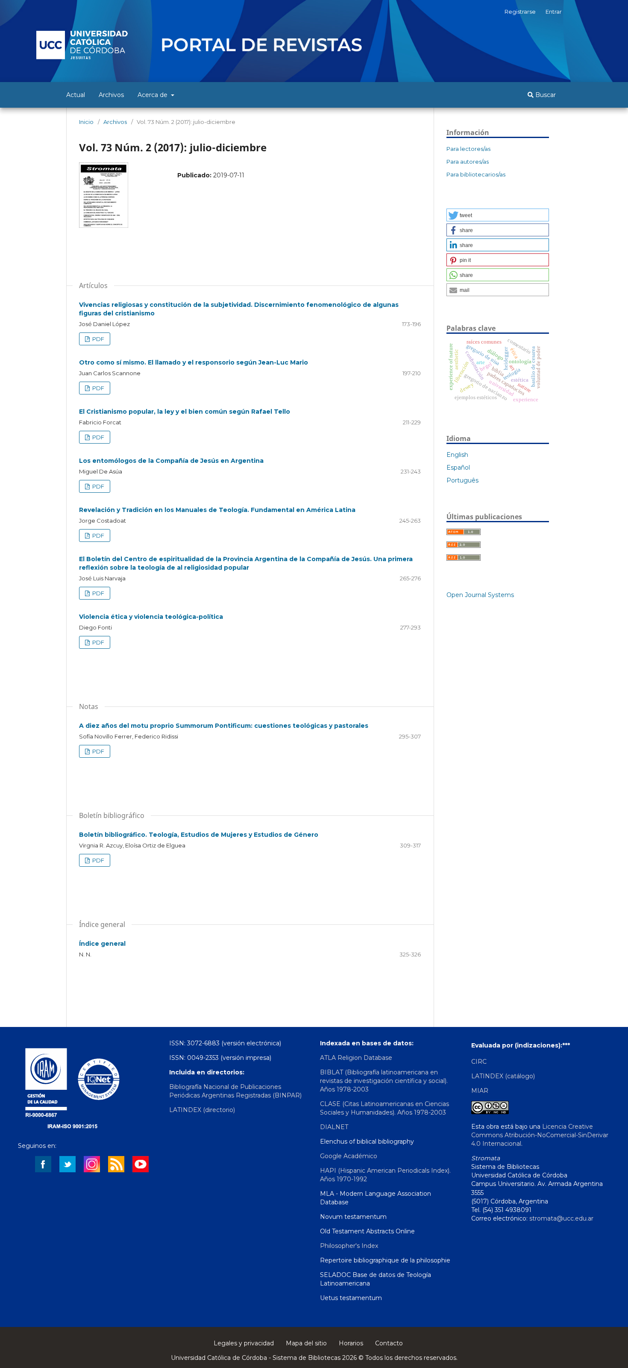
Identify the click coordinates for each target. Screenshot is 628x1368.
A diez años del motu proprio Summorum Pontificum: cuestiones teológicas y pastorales (223, 726)
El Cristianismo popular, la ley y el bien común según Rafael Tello (184, 411)
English (457, 455)
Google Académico (348, 1156)
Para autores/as (467, 161)
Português (462, 480)
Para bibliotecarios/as (475, 174)
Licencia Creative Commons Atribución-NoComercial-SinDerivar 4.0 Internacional (539, 1135)
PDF (97, 338)
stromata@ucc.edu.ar (561, 1218)
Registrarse (520, 11)
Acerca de (153, 95)
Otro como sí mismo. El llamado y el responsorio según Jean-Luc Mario (193, 362)
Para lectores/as (468, 148)
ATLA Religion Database (356, 1058)
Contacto (389, 1343)
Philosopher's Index (349, 1246)
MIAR (479, 1090)
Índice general (102, 943)
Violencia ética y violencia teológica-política (151, 617)
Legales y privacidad (244, 1343)
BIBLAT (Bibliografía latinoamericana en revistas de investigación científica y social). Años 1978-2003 (384, 1080)
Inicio (86, 121)
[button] (497, 215)
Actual (75, 95)
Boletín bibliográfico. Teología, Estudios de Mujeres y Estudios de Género (198, 834)
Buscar (545, 95)
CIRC (479, 1061)
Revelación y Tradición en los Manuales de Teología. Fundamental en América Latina (217, 510)
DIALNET (334, 1127)
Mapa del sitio (306, 1343)
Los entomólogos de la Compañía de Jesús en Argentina (171, 461)
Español (458, 467)
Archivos (111, 95)
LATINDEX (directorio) (202, 1110)
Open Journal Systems (480, 595)
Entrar (554, 11)
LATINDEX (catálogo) (503, 1076)
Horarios (351, 1343)
